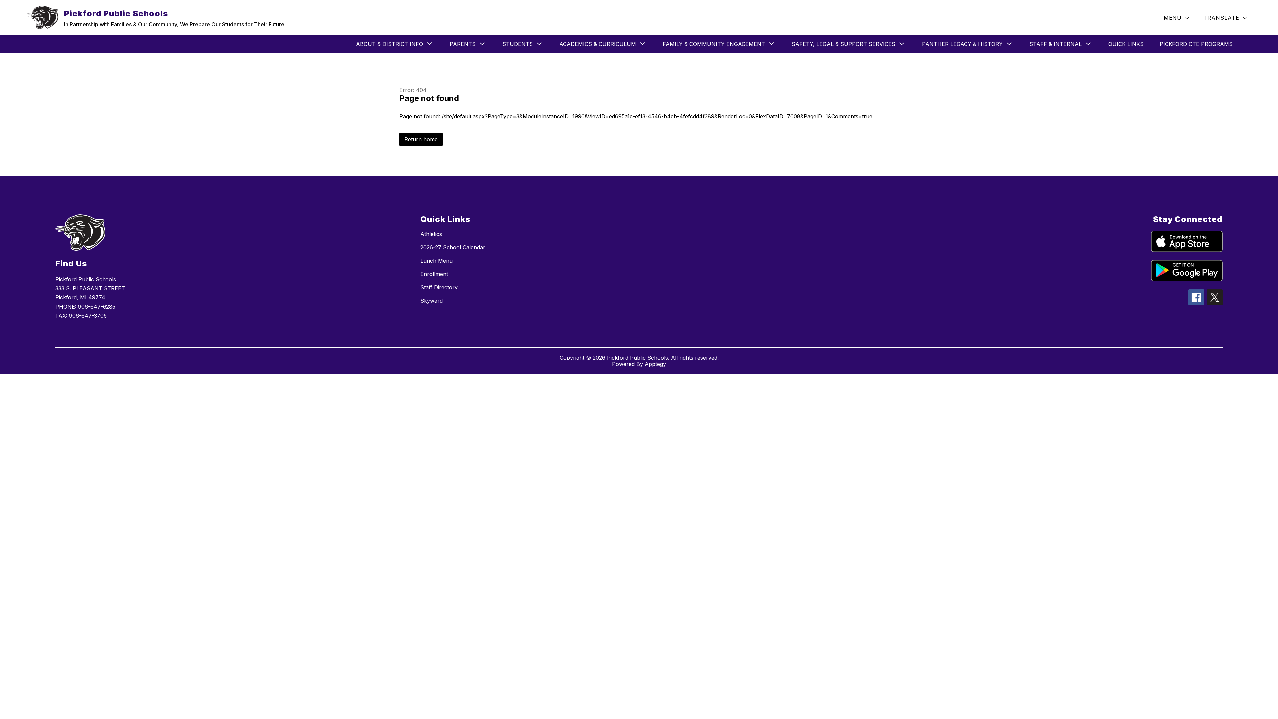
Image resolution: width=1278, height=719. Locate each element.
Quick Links (1126, 44)
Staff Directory (439, 287)
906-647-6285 (96, 306)
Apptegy (655, 364)
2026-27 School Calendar (452, 247)
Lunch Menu (436, 260)
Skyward (431, 300)
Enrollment (434, 274)
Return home (421, 139)
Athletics (431, 234)
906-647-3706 (88, 315)
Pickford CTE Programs (1196, 44)
